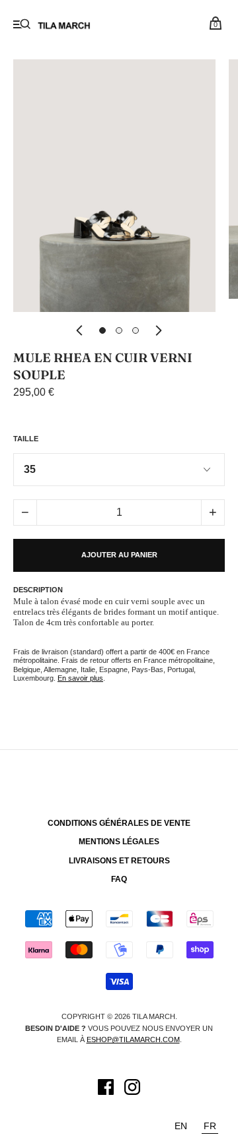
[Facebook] (106, 1089)
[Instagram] (132, 1089)
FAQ (119, 879)
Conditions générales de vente (119, 823)
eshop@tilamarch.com (133, 1039)
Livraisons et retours (119, 860)
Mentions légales (119, 841)
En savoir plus (80, 678)
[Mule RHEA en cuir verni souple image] (102, 330)
